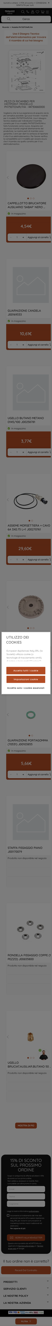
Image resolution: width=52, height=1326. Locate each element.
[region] (26, 663)
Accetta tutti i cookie (25, 670)
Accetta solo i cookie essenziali (25, 687)
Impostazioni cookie (26, 679)
